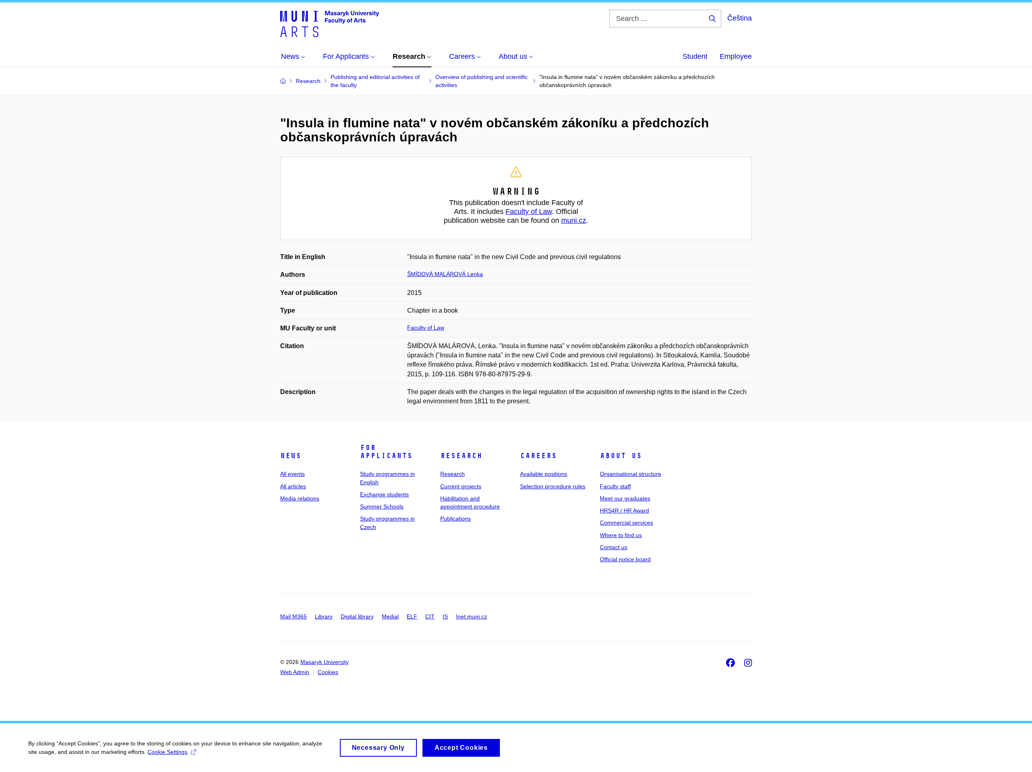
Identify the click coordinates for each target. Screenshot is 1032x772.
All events (292, 474)
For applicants (386, 451)
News (290, 455)
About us (621, 455)
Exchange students (384, 494)
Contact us (613, 547)
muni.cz (573, 220)
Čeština (739, 18)
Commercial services (626, 522)
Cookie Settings (167, 752)
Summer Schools (382, 506)
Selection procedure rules (552, 486)
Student (694, 56)
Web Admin (294, 672)
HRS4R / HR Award (624, 510)
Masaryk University (324, 662)
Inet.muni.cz (471, 616)
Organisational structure (630, 474)
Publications (455, 518)
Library (324, 616)
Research (461, 455)
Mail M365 (293, 616)
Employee (736, 56)
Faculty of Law (529, 212)
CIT (430, 616)
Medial (390, 616)
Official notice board (625, 559)
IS (445, 616)
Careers (538, 455)
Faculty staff (615, 486)
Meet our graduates (625, 498)
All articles (293, 486)
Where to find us (621, 535)
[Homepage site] (329, 23)
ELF (412, 616)
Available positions (543, 474)
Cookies (328, 672)
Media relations (299, 498)
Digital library (357, 616)
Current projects (460, 486)
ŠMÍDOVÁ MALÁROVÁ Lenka (445, 274)
